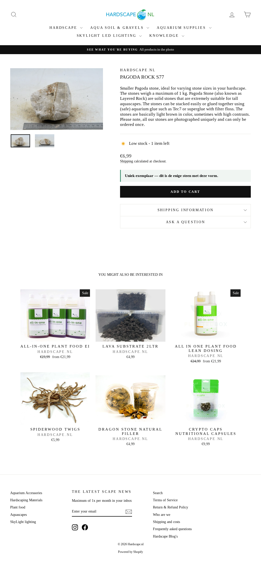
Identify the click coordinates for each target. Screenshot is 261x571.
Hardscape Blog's (165, 536)
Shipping (126, 161)
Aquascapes (18, 515)
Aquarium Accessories (26, 493)
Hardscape (64, 28)
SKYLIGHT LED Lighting (107, 36)
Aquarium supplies (182, 28)
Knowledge (164, 36)
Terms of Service (165, 500)
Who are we (161, 515)
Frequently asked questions (172, 529)
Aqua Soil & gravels (117, 28)
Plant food (17, 507)
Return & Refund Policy (170, 507)
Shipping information (186, 210)
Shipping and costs (166, 522)
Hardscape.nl (138, 70)
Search (158, 493)
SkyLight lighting (23, 522)
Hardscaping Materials (26, 500)
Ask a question (185, 222)
